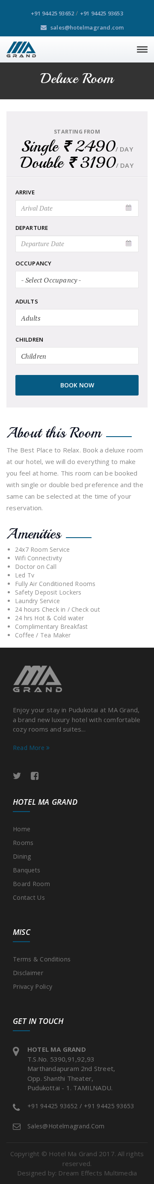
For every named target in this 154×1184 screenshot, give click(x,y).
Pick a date (129, 208)
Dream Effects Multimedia (97, 1173)
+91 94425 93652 (52, 13)
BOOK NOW (77, 385)
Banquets (26, 870)
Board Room (31, 884)
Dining (22, 856)
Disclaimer (28, 973)
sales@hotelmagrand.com (86, 27)
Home (21, 829)
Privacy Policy (32, 986)
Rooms (23, 843)
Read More (29, 748)
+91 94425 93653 (101, 13)
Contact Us (29, 897)
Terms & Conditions (42, 959)
